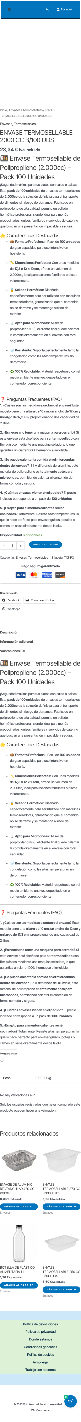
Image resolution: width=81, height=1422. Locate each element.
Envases (14, 110)
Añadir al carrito (45, 544)
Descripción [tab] (9, 632)
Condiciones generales (40, 1347)
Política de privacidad (41, 1331)
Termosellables (33, 110)
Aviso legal (40, 1362)
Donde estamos (40, 1339)
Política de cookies (40, 1354)
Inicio (3, 110)
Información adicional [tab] (16, 641)
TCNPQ (69, 557)
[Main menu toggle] (9, 9)
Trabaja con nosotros (40, 1370)
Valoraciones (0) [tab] (12, 651)
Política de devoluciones (40, 1324)
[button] (47, 9)
